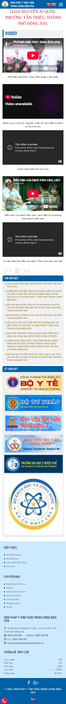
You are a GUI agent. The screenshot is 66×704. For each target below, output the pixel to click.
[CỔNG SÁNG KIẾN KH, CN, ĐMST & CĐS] (34, 504)
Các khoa (10, 566)
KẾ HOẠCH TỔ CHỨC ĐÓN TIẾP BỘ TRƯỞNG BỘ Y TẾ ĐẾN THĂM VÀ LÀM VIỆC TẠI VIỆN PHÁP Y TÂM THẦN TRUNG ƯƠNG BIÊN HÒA (33, 325)
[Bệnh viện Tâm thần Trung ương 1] (34, 443)
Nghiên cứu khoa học (16, 592)
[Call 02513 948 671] (4, 701)
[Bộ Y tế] (34, 382)
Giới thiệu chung (13, 555)
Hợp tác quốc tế (13, 595)
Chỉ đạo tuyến (12, 599)
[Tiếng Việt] (49, 4)
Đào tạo (9, 588)
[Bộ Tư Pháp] (34, 403)
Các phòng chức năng (16, 562)
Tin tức (9, 607)
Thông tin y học (13, 603)
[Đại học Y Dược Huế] (34, 464)
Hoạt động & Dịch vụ (15, 584)
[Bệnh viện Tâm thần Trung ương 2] (34, 423)
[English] (53, 4)
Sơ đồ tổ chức (12, 559)
